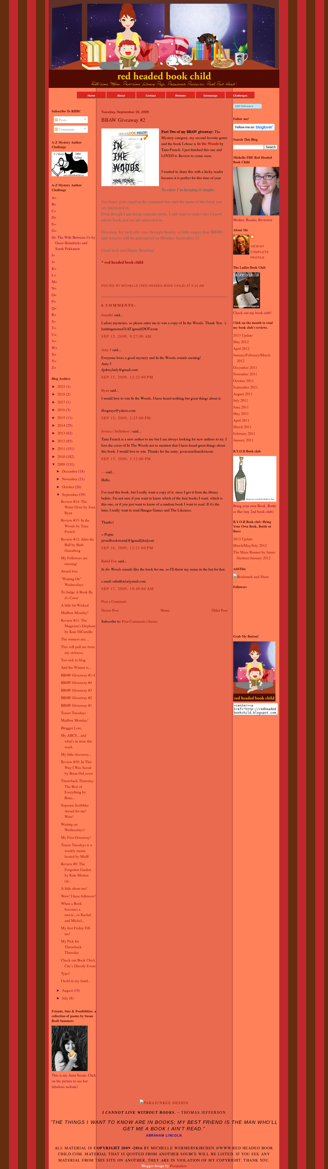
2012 (61, 440)
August (68, 990)
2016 (61, 409)
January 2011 (243, 439)
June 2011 (241, 406)
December (70, 471)
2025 (61, 386)
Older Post (219, 610)
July (65, 997)
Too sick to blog (73, 659)
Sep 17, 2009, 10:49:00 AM (127, 588)
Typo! (65, 973)
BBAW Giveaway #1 (76, 705)
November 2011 (245, 373)
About (121, 95)
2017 (61, 401)
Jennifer (107, 314)
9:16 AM (197, 285)
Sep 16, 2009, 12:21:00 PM (127, 547)
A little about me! (74, 888)
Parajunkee (178, 1165)
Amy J (106, 349)
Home (91, 95)
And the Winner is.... (76, 667)
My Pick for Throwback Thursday (71, 946)
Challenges (240, 95)
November (70, 478)
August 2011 (243, 393)
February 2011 (244, 433)
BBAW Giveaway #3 (76, 690)
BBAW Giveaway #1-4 (78, 674)
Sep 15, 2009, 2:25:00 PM (126, 417)
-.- (103, 471)
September (70, 494)
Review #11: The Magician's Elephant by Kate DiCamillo (78, 626)
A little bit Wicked (75, 605)
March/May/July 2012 (250, 545)
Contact (151, 95)
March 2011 (242, 426)
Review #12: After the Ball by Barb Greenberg (77, 544)
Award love (69, 570)
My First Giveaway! (76, 837)
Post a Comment (113, 601)
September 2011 (245, 387)
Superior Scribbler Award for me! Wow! (75, 811)
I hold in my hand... (76, 980)
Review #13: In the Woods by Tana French (75, 526)
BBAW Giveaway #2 (76, 697)
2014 (61, 425)
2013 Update (243, 335)
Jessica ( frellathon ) (116, 430)
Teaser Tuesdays (73, 712)
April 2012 (241, 348)
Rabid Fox (109, 560)
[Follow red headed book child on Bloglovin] (247, 108)
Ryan (105, 390)
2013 (61, 432)
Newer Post (110, 610)
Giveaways (210, 95)
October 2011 (243, 380)
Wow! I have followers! (78, 895)
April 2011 (241, 420)
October (68, 486)
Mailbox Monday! (74, 612)
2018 (61, 393)
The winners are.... (75, 638)
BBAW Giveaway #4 (76, 682)
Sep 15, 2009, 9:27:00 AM (126, 336)
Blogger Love (71, 727)
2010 (61, 456)
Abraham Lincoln (164, 1135)
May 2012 (241, 341)
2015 (61, 417)
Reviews (180, 95)
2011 (61, 448)
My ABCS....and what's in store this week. (76, 741)
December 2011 (245, 367)
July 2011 (240, 400)
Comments (66, 129)
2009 (61, 464)
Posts (62, 119)
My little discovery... (76, 754)
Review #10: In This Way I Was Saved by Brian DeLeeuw (77, 767)
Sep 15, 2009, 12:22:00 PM (127, 376)
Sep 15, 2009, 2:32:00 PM (126, 458)
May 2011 (241, 413)
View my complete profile (259, 252)
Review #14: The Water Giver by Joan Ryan (78, 507)
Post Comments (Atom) (139, 621)
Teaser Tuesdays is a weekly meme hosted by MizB (76, 850)
